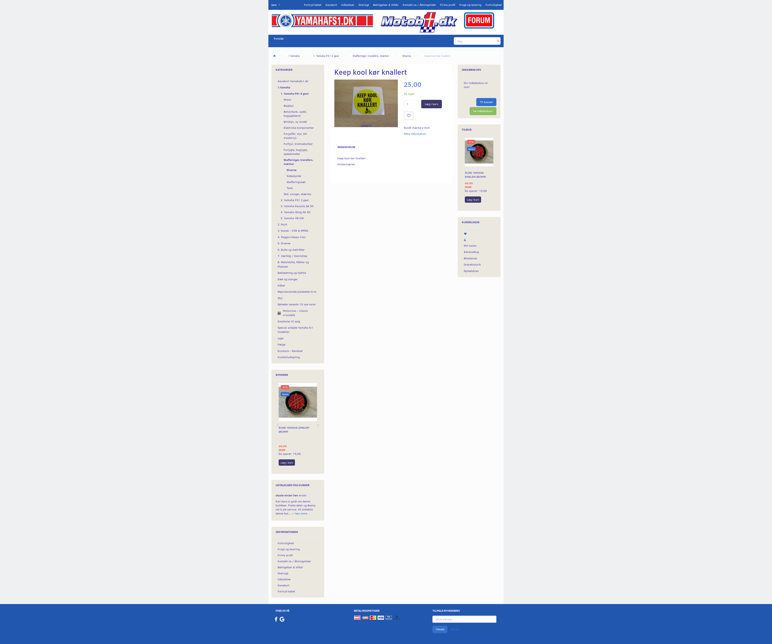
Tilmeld (440, 629)
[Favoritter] (479, 233)
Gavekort (331, 5)
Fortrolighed (494, 5)
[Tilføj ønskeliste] (409, 115)
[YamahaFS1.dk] (322, 20)
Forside (279, 38)
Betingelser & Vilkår (386, 5)
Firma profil (447, 5)
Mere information (415, 134)
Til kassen (486, 102)
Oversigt (363, 5)
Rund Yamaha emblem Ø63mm (294, 429)
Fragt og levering (470, 5)
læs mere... (302, 513)
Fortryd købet (312, 5)
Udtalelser (347, 5)
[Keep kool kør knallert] (366, 103)
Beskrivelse (346, 147)
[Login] (479, 239)
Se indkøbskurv (483, 111)
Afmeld (455, 629)
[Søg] (498, 41)
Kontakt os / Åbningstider (419, 5)
